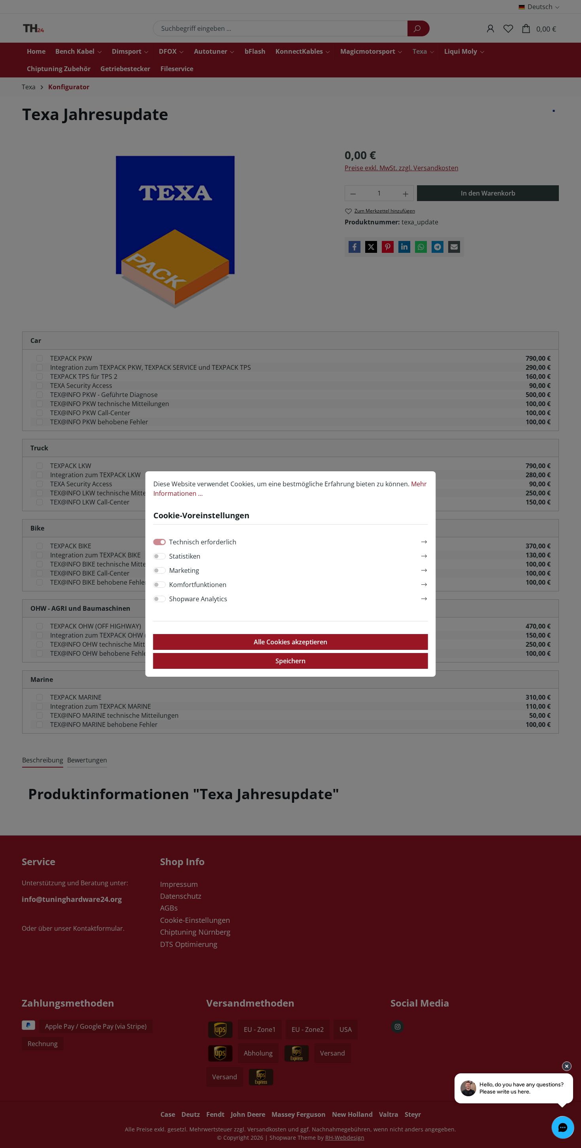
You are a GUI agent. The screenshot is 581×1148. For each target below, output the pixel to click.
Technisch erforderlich (202, 542)
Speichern (290, 661)
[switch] (159, 556)
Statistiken (184, 556)
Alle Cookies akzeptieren (290, 642)
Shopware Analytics (198, 599)
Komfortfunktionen (197, 584)
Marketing (184, 570)
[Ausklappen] (424, 541)
